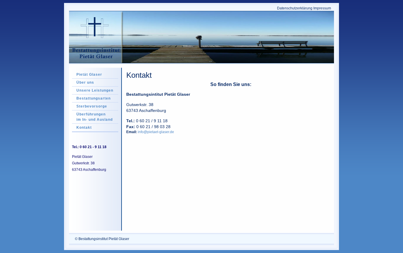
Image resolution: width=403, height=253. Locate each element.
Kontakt (84, 127)
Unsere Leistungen (94, 90)
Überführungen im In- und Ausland (94, 117)
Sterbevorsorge (91, 106)
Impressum (322, 8)
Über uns (85, 82)
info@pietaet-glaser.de (156, 132)
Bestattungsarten (93, 98)
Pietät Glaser (89, 74)
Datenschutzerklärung (294, 8)
